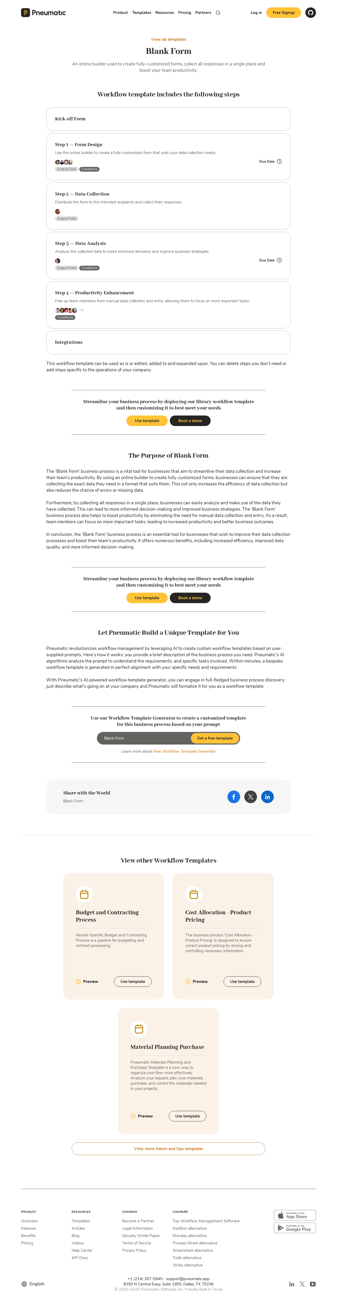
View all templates (168, 39)
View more (168, 1148)
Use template (147, 420)
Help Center (82, 1250)
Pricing (184, 12)
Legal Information (137, 1228)
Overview (29, 1221)
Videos (78, 1243)
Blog (76, 1235)
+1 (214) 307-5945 (145, 1278)
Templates (81, 1221)
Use (133, 981)
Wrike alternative (188, 1265)
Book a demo (190, 420)
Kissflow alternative (190, 1228)
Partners (203, 12)
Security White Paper (141, 1235)
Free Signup (284, 12)
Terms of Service (136, 1243)
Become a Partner (138, 1221)
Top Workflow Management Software (206, 1221)
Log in (256, 12)
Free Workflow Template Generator (184, 751)
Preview (90, 981)
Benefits (28, 1235)
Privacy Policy (134, 1250)
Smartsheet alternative (193, 1250)
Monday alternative (190, 1235)
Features (28, 1228)
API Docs (80, 1257)
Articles (78, 1228)
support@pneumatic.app (188, 1278)
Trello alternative (187, 1257)
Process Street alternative (195, 1243)
